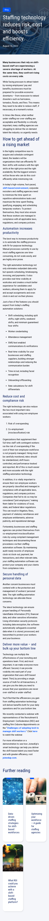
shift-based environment (15, 188)
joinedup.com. (10, 758)
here (35, 731)
